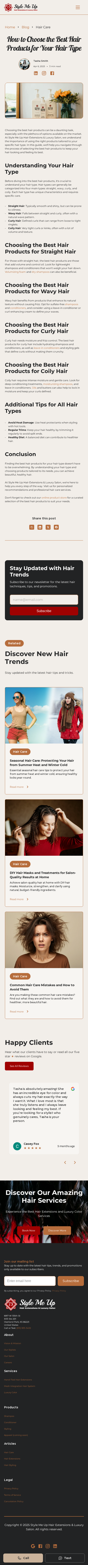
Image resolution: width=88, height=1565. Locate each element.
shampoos (71, 304)
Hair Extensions (12, 1458)
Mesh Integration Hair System (19, 1386)
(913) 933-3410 (23, 1328)
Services (10, 1371)
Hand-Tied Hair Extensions (18, 1379)
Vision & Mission (12, 1343)
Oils (34, 387)
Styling (7, 1428)
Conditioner (10, 1422)
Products (11, 1407)
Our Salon (9, 1356)
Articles (10, 1443)
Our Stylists (10, 1349)
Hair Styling (10, 1465)
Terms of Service (12, 1495)
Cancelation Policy (13, 1501)
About (9, 1335)
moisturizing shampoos (57, 384)
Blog (25, 27)
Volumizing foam (15, 271)
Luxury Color (10, 1392)
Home (10, 27)
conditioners (18, 307)
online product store (54, 497)
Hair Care (9, 1452)
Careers (8, 1362)
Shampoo (9, 1416)
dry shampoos (41, 271)
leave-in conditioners (47, 347)
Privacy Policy (59, 1290)
